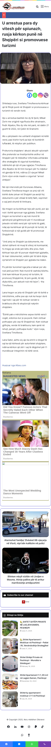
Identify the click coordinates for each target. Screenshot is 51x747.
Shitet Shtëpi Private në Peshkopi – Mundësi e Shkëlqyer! (31, 660)
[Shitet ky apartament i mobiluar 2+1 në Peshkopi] (10, 699)
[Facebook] (29, 95)
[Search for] (37, 7)
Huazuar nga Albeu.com (14, 365)
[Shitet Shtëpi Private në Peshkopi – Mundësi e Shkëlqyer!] (10, 664)
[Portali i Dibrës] (13, 6)
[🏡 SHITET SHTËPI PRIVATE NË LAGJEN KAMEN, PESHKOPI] (10, 628)
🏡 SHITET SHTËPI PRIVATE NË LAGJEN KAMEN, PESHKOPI (33, 625)
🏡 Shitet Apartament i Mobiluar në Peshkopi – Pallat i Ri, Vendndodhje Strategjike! (34, 642)
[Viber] (45, 95)
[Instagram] (40, 95)
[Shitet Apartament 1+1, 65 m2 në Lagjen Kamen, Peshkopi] (10, 681)
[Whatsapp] (34, 95)
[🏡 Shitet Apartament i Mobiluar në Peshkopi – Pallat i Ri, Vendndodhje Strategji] (10, 646)
